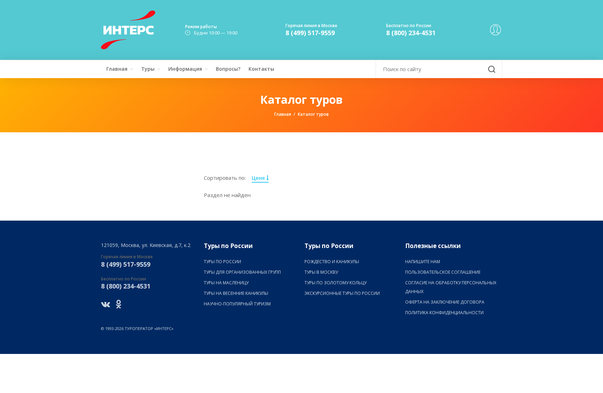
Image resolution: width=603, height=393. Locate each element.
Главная (116, 68)
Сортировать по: (225, 177)
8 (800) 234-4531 (410, 32)
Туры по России (222, 262)
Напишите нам (422, 262)
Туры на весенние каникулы (236, 293)
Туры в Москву (321, 272)
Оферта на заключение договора (444, 302)
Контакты (261, 68)
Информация (185, 68)
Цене (259, 178)
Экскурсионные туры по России (342, 293)
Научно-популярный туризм (237, 304)
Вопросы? (228, 68)
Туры (148, 68)
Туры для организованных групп (242, 272)
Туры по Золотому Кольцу (335, 283)
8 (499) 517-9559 (310, 32)
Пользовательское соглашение (442, 272)
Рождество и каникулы (331, 262)
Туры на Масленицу (226, 283)
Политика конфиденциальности (444, 313)
